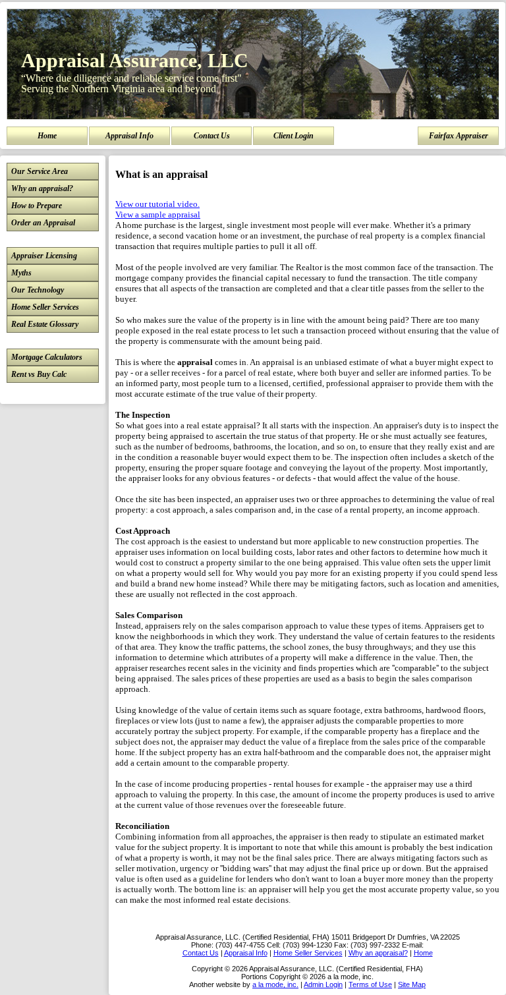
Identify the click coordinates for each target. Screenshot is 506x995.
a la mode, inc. (275, 984)
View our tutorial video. (157, 204)
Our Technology (37, 290)
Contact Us (212, 135)
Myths (21, 272)
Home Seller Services (45, 307)
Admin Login (323, 984)
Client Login (293, 135)
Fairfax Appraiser (458, 135)
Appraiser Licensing (44, 255)
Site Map (412, 984)
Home (47, 135)
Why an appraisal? (42, 188)
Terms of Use (370, 984)
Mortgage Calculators (46, 357)
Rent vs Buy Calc (39, 374)
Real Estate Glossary (44, 324)
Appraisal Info (129, 135)
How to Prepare (36, 205)
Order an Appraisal (43, 222)
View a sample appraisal (157, 214)
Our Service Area (39, 171)
